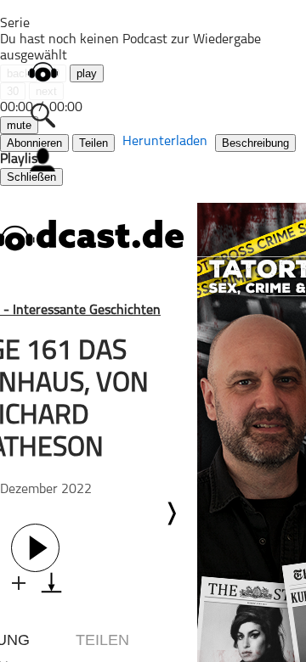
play (86, 73)
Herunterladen (164, 142)
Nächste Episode (171, 513)
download (51, 582)
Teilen (93, 143)
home (43, 71)
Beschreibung (255, 143)
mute (19, 125)
